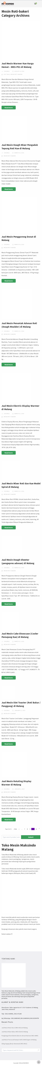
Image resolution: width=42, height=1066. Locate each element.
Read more (9, 108)
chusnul (7, 71)
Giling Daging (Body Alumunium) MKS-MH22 (14, 1044)
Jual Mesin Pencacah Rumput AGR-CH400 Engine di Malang (19, 1040)
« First (15, 829)
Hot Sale (7, 74)
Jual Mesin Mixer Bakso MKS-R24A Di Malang (15, 1032)
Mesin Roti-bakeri (16, 74)
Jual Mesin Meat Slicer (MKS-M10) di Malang (15, 1028)
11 (36, 829)
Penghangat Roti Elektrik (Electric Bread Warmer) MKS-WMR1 (20, 1036)
